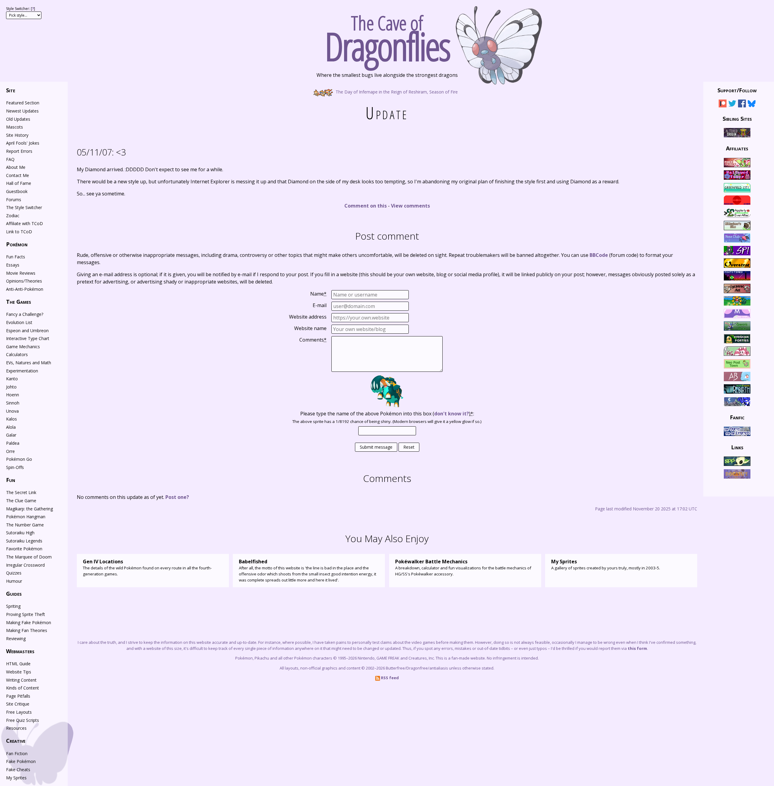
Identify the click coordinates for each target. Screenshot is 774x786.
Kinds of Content (22, 688)
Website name (310, 328)
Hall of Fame (18, 183)
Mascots (14, 127)
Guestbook (17, 191)
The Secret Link (21, 492)
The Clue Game (21, 500)
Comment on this (365, 205)
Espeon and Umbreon (27, 330)
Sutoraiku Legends (24, 541)
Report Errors (19, 151)
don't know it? (451, 413)
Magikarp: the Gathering (29, 509)
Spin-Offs (15, 467)
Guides (14, 593)
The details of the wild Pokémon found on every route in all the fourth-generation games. (147, 567)
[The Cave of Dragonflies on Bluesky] (751, 104)
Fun (10, 479)
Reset (409, 447)
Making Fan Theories (26, 630)
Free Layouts (19, 712)
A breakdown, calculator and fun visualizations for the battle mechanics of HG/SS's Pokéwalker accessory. (463, 567)
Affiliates (737, 148)
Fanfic (737, 417)
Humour (14, 581)
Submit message (376, 447)
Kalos (11, 419)
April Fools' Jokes (22, 143)
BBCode (599, 255)
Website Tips (18, 672)
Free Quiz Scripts (22, 720)
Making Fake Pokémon (28, 622)
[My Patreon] (722, 104)
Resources (16, 728)
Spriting (13, 606)
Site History (17, 135)
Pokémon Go (19, 459)
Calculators (17, 354)
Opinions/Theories (24, 281)
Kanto (12, 379)
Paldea (12, 443)
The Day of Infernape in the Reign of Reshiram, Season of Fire (396, 91)
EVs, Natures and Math (28, 362)
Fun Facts (15, 257)
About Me (15, 167)
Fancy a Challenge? (24, 314)
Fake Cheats (18, 769)
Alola (11, 427)
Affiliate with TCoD (24, 223)
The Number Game (25, 525)
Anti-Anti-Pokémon (24, 289)
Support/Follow (737, 90)
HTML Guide (18, 663)
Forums (13, 199)
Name (318, 293)
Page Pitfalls (18, 696)
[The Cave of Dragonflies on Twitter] (732, 104)
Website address (308, 316)
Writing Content (21, 680)
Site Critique (17, 704)
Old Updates (18, 119)
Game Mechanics (23, 346)
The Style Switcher (24, 207)
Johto (11, 387)
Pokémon (17, 244)
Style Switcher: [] (20, 8)
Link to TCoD (19, 231)
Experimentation (22, 371)
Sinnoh (12, 403)
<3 (101, 152)
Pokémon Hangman (25, 516)
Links (737, 446)
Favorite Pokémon (24, 549)
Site (10, 90)
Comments (313, 339)
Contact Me (17, 175)
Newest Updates (22, 111)
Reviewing (16, 638)
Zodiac (12, 215)
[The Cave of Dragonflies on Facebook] (742, 104)
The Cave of (387, 36)
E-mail (320, 305)
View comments (410, 205)
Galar (11, 435)
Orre (10, 451)
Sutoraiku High (20, 532)
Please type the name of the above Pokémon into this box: (387, 413)
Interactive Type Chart (27, 338)
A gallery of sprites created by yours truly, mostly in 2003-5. (605, 564)
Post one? (177, 497)
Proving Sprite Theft (25, 614)
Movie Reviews (20, 273)
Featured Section (22, 103)
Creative (15, 740)
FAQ (10, 159)
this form (637, 648)
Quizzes (13, 573)
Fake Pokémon (21, 761)
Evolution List (19, 322)
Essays (12, 265)
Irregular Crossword (25, 565)
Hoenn (12, 395)
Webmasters (20, 651)
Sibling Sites (737, 118)
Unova (12, 411)
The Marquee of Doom (29, 557)
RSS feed (389, 677)
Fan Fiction (17, 753)
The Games (18, 301)
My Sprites (16, 778)
